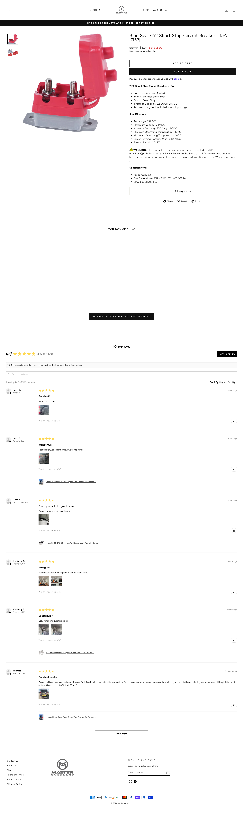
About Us (11, 765)
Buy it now (183, 71)
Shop (146, 10)
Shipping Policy (14, 784)
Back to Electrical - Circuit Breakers (123, 316)
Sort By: (214, 382)
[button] (55, 353)
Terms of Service (15, 774)
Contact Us (12, 760)
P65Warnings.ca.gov (223, 157)
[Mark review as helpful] (234, 421)
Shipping (133, 51)
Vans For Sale (161, 10)
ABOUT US (94, 10)
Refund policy (14, 779)
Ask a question (183, 191)
